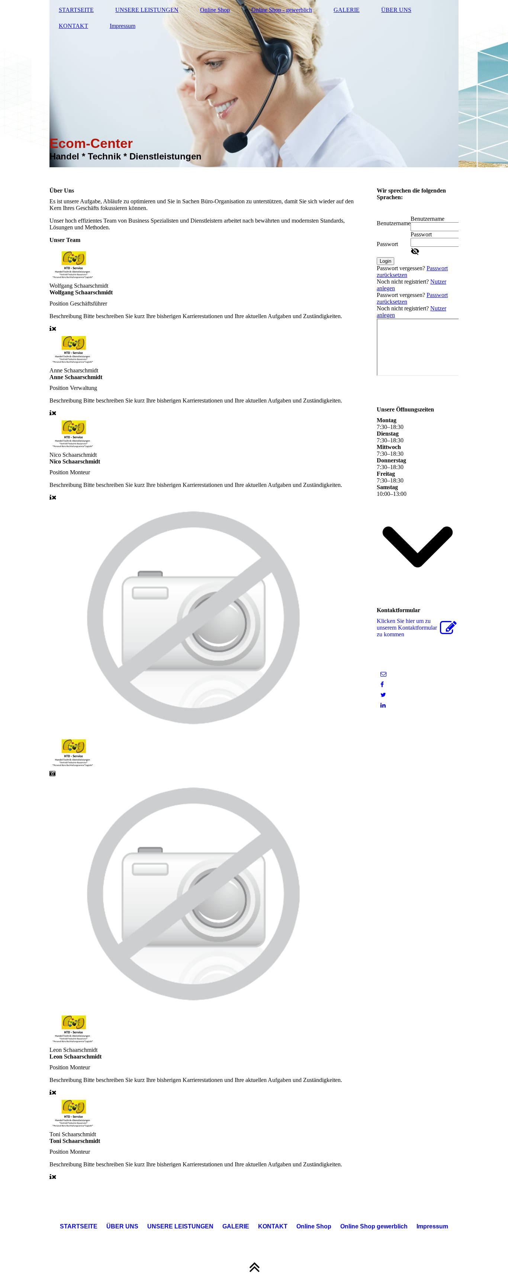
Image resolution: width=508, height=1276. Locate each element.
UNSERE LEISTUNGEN (147, 10)
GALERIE (347, 10)
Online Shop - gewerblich (281, 10)
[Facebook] (382, 684)
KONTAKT (73, 26)
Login (385, 261)
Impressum (122, 26)
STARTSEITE (76, 10)
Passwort (387, 244)
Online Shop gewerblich (374, 1226)
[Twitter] (383, 695)
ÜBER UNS (396, 10)
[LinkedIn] (383, 705)
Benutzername (394, 223)
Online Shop (215, 10)
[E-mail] (383, 674)
